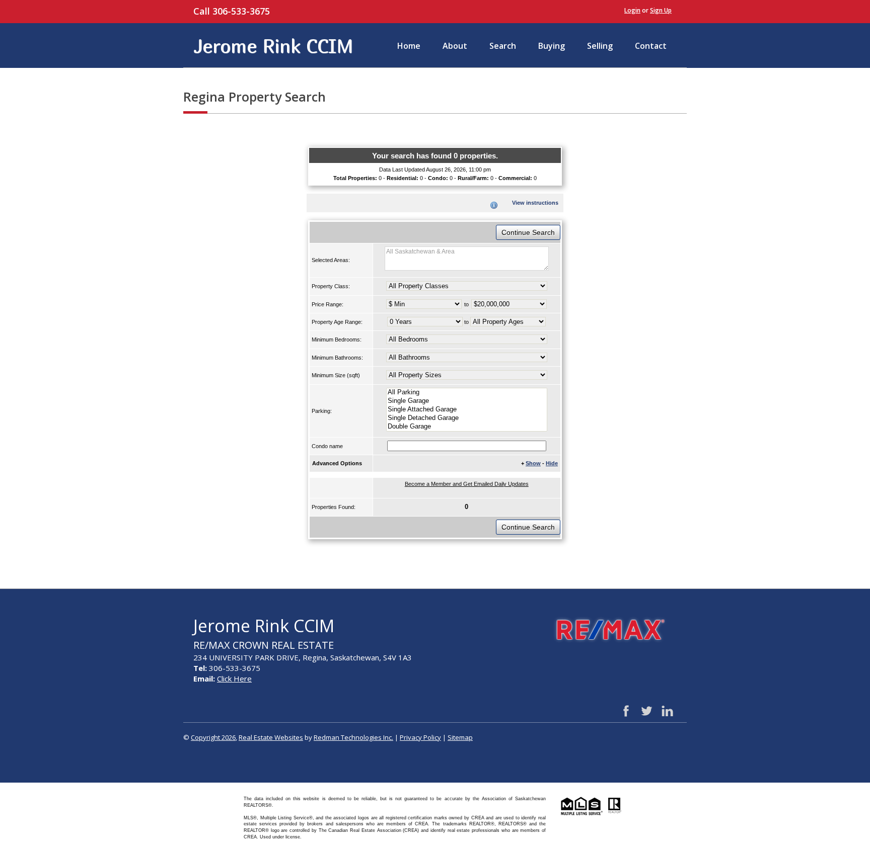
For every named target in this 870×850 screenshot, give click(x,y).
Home (408, 45)
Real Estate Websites (271, 737)
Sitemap (460, 737)
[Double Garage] (467, 426)
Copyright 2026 (213, 737)
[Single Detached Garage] (467, 418)
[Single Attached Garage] (467, 409)
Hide (552, 463)
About (455, 45)
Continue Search (528, 232)
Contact (651, 45)
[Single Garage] (467, 401)
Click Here (234, 678)
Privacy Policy (420, 737)
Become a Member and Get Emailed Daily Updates (467, 484)
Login (632, 10)
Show (533, 463)
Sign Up (661, 10)
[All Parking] (467, 392)
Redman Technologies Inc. (353, 737)
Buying (551, 45)
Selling (600, 45)
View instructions (535, 203)
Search (502, 45)
